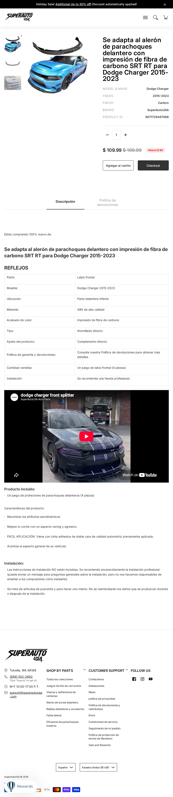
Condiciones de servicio (103, 721)
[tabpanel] (86, 406)
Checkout (153, 165)
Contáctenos (96, 679)
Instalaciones (96, 685)
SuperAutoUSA (12, 777)
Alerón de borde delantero (62, 702)
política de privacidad (102, 698)
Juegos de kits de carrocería (63, 685)
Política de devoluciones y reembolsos (104, 707)
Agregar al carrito (118, 165)
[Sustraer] (107, 135)
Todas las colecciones (59, 679)
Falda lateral (53, 715)
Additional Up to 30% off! (73, 4)
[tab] (65, 202)
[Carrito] (165, 17)
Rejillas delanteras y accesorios (65, 709)
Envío (92, 715)
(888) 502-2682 (21, 676)
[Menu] (145, 17)
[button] (84, 670)
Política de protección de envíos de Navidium (104, 736)
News (92, 692)
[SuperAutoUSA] (19, 18)
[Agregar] (125, 135)
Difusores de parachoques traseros (62, 723)
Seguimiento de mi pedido (104, 728)
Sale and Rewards (100, 745)
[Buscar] (155, 17)
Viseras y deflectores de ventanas (61, 694)
